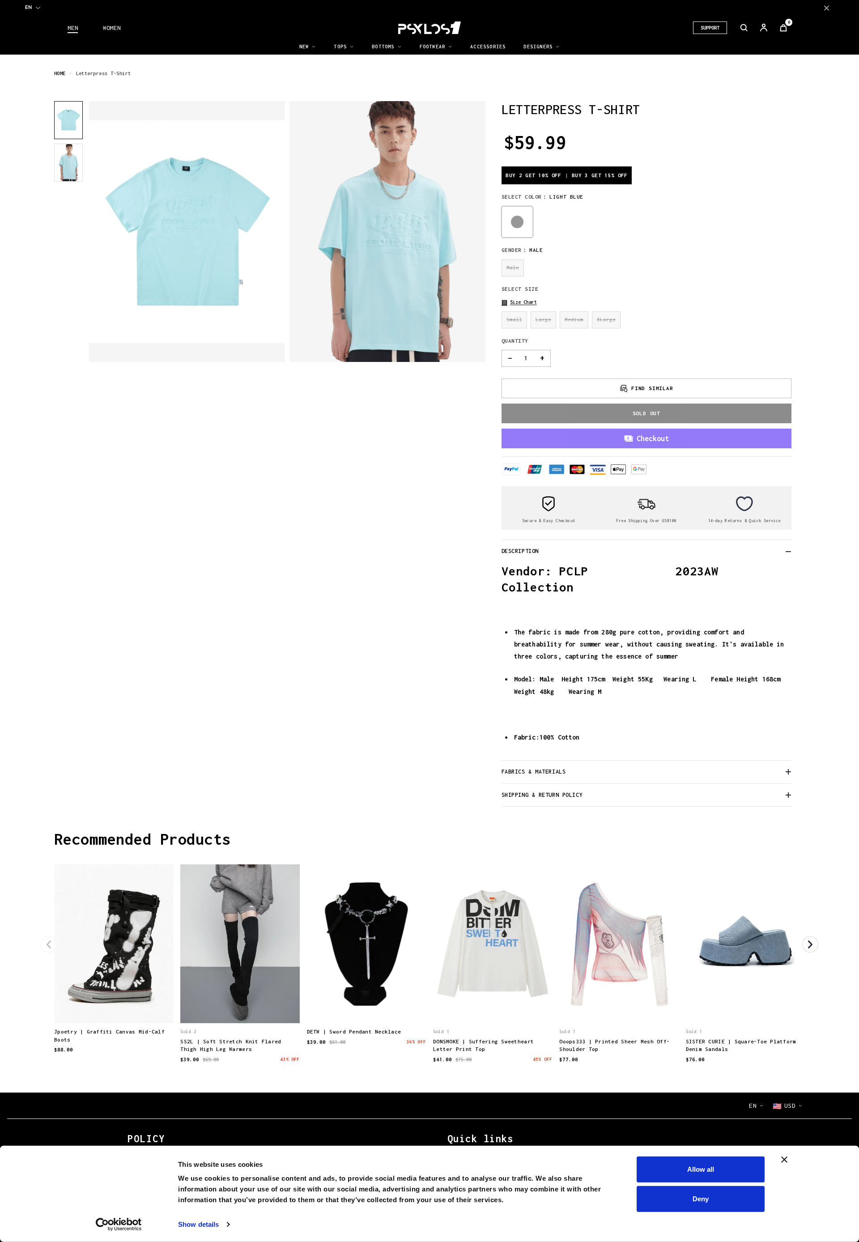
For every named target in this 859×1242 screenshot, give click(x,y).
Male (512, 267)
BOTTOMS (383, 46)
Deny (701, 1198)
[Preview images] (113, 1007)
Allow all (700, 1169)
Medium (574, 319)
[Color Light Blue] (517, 222)
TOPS (340, 46)
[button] (519, 302)
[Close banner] (784, 1160)
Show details (198, 1224)
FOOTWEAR (433, 46)
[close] (826, 8)
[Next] (810, 944)
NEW (304, 46)
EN (28, 7)
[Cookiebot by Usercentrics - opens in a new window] (119, 1224)
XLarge (606, 319)
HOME (60, 73)
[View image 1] (68, 120)
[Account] (764, 28)
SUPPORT (710, 27)
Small (514, 319)
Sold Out (646, 413)
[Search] (744, 28)
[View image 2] (68, 163)
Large (543, 319)
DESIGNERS (538, 46)
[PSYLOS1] (429, 27)
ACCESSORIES (488, 46)
